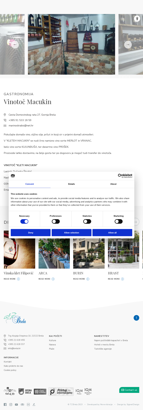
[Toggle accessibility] (137, 18)
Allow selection (71, 232)
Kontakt (8, 361)
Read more (10, 279)
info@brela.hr (14, 348)
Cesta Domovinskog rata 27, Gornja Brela (32, 114)
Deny (30, 232)
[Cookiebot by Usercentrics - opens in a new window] (120, 176)
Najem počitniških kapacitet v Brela (111, 340)
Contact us (130, 390)
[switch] (56, 221)
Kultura (52, 340)
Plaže (51, 348)
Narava (52, 344)
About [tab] (113, 184)
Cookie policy (10, 370)
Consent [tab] (29, 184)
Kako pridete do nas (13, 366)
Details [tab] (71, 184)
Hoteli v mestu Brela (104, 344)
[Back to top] (136, 318)
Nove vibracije (106, 404)
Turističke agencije (103, 348)
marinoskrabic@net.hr (21, 125)
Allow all (112, 232)
